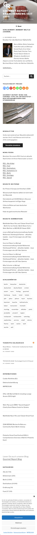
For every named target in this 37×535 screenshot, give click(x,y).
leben (6, 306)
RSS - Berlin (7, 173)
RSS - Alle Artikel (8, 163)
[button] (34, 496)
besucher (13, 284)
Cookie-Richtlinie (8, 532)
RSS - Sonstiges (8, 175)
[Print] (23, 88)
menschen (13, 306)
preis (30, 309)
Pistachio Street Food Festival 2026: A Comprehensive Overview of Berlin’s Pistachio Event (18, 437)
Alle (4, 472)
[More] (27, 88)
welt (24, 324)
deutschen (7, 288)
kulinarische (24, 302)
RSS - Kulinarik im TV (10, 170)
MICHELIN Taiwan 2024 (22, 228)
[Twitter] (7, 88)
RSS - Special (7, 178)
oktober (23, 309)
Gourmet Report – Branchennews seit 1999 (18, 14)
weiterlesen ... (7, 68)
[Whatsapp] (17, 88)
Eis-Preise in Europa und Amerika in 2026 (17, 189)
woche (6, 327)
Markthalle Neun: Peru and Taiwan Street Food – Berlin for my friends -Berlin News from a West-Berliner (18, 226)
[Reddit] (14, 88)
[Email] (20, 88)
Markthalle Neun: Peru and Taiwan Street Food (18, 416)
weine (18, 324)
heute (14, 295)
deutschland (18, 288)
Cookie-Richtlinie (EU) (10, 378)
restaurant (7, 316)
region (22, 313)
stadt (23, 320)
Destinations (7, 483)
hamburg (7, 295)
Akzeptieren (18, 517)
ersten (26, 288)
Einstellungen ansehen (18, 528)
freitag (18, 291)
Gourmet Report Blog (12, 459)
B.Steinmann (7, 476)
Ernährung (6, 487)
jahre (10, 298)
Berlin (5, 480)
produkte (7, 313)
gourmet (26, 291)
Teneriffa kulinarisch (13, 343)
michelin (23, 306)
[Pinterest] (10, 88)
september (7, 320)
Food (4, 491)
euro (12, 291)
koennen (7, 302)
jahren (17, 298)
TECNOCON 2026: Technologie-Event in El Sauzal (18, 361)
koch (23, 298)
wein (12, 324)
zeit (12, 327)
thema (6, 324)
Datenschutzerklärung (20, 532)
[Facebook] (4, 88)
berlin (6, 284)
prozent (15, 313)
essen (6, 291)
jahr (5, 298)
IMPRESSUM (30, 532)
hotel (20, 295)
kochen (29, 298)
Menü (19, 26)
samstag (27, 316)
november (15, 309)
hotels (27, 295)
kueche (14, 302)
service (16, 320)
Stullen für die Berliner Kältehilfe (17, 40)
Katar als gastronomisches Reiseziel (15, 211)
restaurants (17, 316)
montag (6, 309)
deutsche (22, 284)
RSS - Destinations (9, 168)
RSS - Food (6, 166)
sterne (29, 320)
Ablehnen (18, 523)
